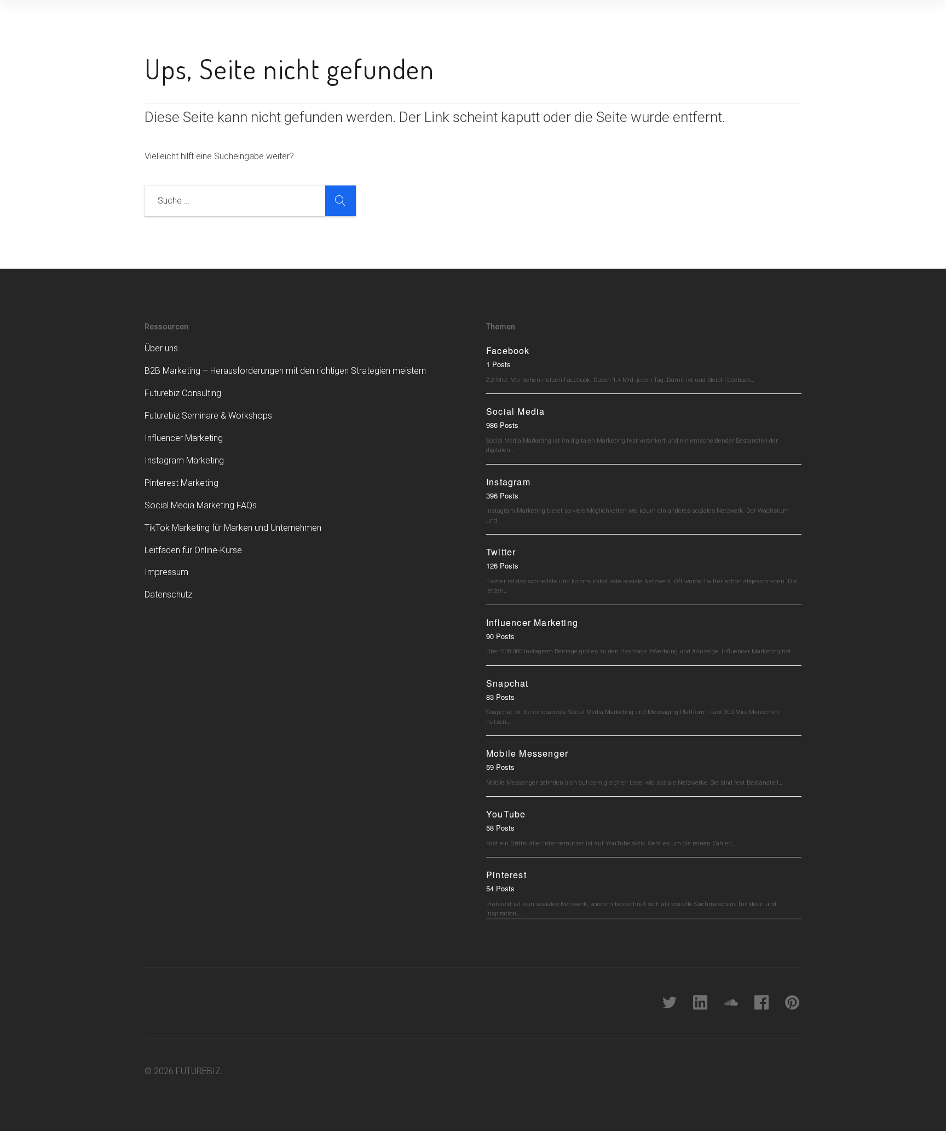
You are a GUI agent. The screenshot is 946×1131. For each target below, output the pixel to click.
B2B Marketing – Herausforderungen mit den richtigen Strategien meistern (285, 371)
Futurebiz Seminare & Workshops (208, 415)
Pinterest (506, 874)
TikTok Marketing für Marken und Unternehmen (233, 528)
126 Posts (502, 565)
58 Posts (500, 827)
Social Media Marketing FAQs (201, 505)
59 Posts (500, 767)
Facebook (508, 350)
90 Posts (500, 636)
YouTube (506, 814)
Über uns (161, 348)
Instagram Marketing (184, 460)
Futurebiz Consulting (183, 393)
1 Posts (498, 364)
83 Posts (500, 697)
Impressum (166, 572)
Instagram (508, 481)
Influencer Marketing (184, 438)
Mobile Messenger (527, 753)
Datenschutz (168, 594)
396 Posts (502, 495)
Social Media (515, 411)
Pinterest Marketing (181, 483)
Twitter (501, 552)
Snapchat (507, 683)
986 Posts (502, 425)
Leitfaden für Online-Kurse (193, 550)
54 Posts (500, 888)
